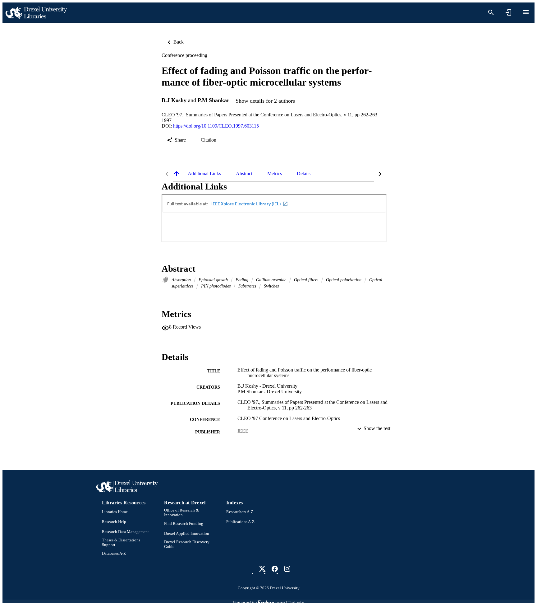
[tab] (204, 173)
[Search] (491, 12)
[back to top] (176, 173)
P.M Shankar (213, 100)
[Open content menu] (526, 12)
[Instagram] (287, 569)
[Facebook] (274, 569)
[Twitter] (262, 569)
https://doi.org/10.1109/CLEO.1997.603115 (216, 126)
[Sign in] (508, 12)
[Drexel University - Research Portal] (36, 13)
